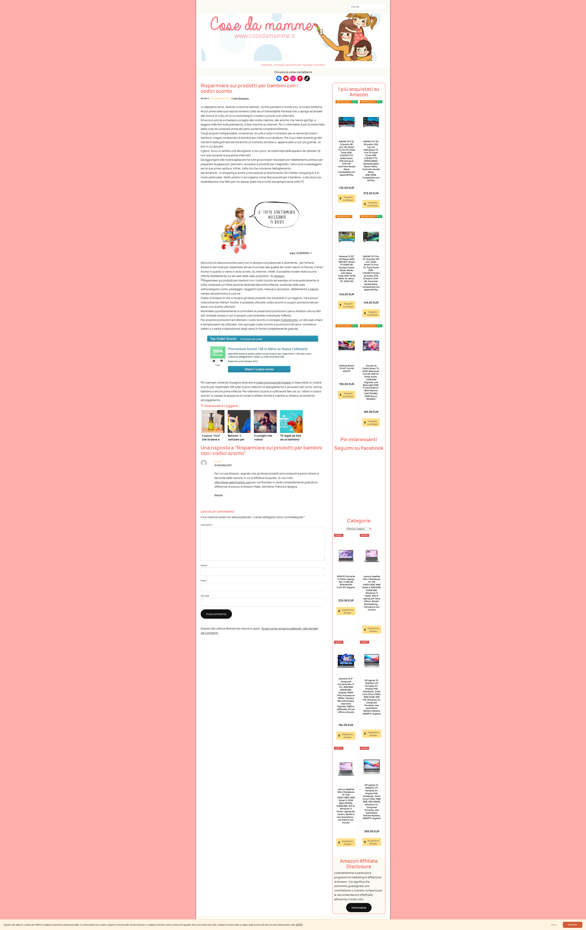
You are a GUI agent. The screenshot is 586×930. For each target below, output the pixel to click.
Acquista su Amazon (348, 198)
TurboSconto (289, 320)
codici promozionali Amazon (274, 382)
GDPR (299, 925)
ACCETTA (572, 925)
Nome (204, 565)
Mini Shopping (241, 98)
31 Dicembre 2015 (223, 464)
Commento (207, 524)
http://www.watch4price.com (232, 482)
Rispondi (218, 495)
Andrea (217, 461)
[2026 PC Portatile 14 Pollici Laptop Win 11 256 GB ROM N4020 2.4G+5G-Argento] (345, 556)
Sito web (205, 595)
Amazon (279, 276)
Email (204, 580)
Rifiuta (554, 925)
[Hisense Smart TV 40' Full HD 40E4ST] (346, 346)
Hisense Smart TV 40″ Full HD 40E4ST (346, 368)
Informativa (359, 907)
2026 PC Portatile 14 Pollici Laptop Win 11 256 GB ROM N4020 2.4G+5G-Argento (346, 582)
